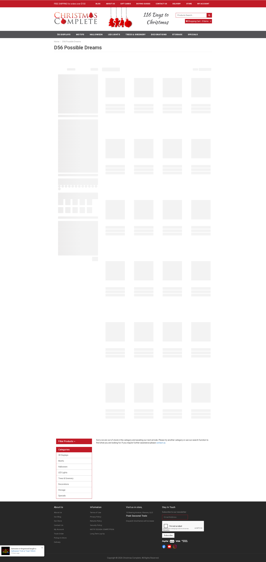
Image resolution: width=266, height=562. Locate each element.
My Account (59, 529)
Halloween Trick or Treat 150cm (23, 551)
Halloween (96, 34)
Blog (98, 4)
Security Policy (96, 525)
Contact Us (161, 4)
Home (56, 41)
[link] (164, 546)
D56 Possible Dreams (71, 41)
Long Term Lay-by (97, 534)
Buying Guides (143, 4)
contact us (160, 443)
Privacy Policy (95, 517)
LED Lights (114, 34)
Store (189, 4)
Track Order (59, 534)
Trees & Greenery (135, 34)
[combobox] (191, 15)
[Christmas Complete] (75, 17)
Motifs (80, 34)
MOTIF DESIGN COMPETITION (102, 529)
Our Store (58, 521)
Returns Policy (96, 521)
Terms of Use (95, 512)
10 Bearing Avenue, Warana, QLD (139, 512)
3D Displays (64, 34)
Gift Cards (125, 4)
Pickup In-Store (60, 538)
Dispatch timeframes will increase (140, 521)
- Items (198, 21)
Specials (193, 34)
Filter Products (66, 441)
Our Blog (57, 517)
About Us (110, 4)
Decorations (159, 34)
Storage (177, 34)
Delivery (176, 4)
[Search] (209, 15)
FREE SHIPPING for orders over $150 (69, 4)
